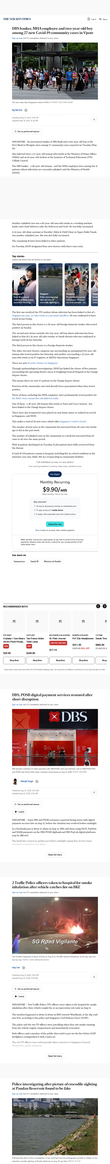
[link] (17, 19)
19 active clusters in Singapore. (42, 362)
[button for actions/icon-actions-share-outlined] (94, 119)
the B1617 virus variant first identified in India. (35, 398)
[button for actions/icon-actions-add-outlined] (26, 110)
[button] (91, 19)
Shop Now (14, 660)
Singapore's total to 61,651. (73, 421)
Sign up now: (17, 38)
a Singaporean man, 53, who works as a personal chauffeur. (53, 313)
